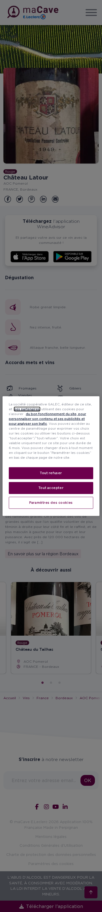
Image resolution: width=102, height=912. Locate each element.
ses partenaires (27, 409)
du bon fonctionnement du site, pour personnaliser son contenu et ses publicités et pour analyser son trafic (47, 418)
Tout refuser (51, 473)
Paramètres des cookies (51, 502)
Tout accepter (51, 487)
